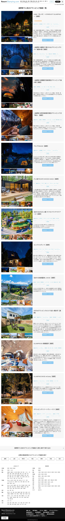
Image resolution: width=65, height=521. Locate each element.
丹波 (15, 493)
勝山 (17, 495)
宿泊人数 (52, 26)
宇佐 (8, 504)
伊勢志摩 (18, 486)
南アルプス (12, 481)
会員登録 (57, 1)
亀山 (15, 486)
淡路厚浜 (12, 493)
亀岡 (21, 492)
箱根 (10, 476)
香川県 (45, 484)
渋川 (16, 478)
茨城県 (42, 472)
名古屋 (24, 488)
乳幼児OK (55, 56)
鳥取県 (42, 482)
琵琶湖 (19, 492)
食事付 (46, 56)
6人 (38, 253)
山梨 (14, 458)
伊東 (29, 485)
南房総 (18, 472)
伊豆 (20, 485)
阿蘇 (10, 504)
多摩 (26, 476)
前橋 (21, 478)
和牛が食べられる (59, 119)
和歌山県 (52, 480)
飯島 (8, 483)
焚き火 (51, 86)
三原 (20, 497)
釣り (51, 152)
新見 (20, 495)
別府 (24, 502)
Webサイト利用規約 (40, 514)
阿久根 (18, 504)
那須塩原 (22, 475)
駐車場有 (41, 28)
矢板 (27, 475)
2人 (51, 24)
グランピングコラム (53, 510)
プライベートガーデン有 (38, 26)
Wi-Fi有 (56, 26)
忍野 (17, 480)
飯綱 (41, 352)
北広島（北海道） (13, 468)
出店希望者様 (37, 512)
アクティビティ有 (37, 58)
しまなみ (12, 495)
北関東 (42, 58)
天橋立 (26, 492)
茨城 (51, 458)
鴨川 (23, 472)
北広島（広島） (26, 497)
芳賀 (25, 475)
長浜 (13, 492)
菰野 (10, 486)
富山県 (42, 478)
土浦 (8, 475)
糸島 (8, 502)
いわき (11, 470)
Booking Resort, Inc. (10, 513)
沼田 (14, 478)
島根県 (45, 482)
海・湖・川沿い (36, 28)
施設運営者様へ (29, 512)
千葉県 (39, 472)
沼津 (17, 485)
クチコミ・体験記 (43, 510)
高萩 (10, 475)
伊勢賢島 (22, 486)
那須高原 (18, 475)
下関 (8, 498)
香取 (16, 473)
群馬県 (59, 472)
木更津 (13, 473)
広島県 (49, 482)
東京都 (52, 472)
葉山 (13, 476)
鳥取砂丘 (22, 495)
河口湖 (15, 480)
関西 (2, 492)
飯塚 (16, 502)
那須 (15, 475)
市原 (10, 473)
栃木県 (45, 472)
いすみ (26, 472)
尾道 (17, 497)
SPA (43, 56)
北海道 (3, 468)
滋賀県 (39, 480)
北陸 (2, 490)
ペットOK (53, 28)
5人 (56, 28)
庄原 (22, 497)
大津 (11, 492)
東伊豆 (26, 485)
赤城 (19, 478)
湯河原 (23, 476)
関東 (2, 472)
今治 (10, 500)
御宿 (8, 473)
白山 (8, 490)
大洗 (23, 473)
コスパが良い (59, 253)
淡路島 (8, 493)
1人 (34, 183)
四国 (2, 500)
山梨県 (39, 474)
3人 (49, 26)
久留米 (13, 502)
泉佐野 (26, 493)
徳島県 (49, 484)
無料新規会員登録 (50, 514)
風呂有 (42, 185)
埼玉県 (56, 472)
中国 (2, 495)
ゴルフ (44, 350)
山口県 (52, 482)
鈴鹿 (13, 486)
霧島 (15, 504)
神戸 (29, 492)
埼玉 (32, 458)
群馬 (42, 458)
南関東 (8, 472)
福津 (10, 502)
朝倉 (21, 502)
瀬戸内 (8, 492)
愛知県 (49, 476)
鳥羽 (25, 486)
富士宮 (11, 485)
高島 (16, 492)
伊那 (39, 91)
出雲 (28, 495)
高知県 (39, 484)
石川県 (39, 478)
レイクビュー (49, 150)
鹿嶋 (18, 473)
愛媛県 (42, 484)
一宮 (29, 472)
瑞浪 (16, 488)
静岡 (5, 458)
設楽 (21, 488)
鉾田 (20, 473)
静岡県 (39, 476)
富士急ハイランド (22, 480)
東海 (2, 485)
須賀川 (8, 470)
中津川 (11, 488)
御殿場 (15, 485)
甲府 (26, 480)
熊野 (8, 488)
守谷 (27, 473)
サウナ (44, 24)
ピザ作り (48, 24)
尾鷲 (27, 486)
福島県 (39, 470)
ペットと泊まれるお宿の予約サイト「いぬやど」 (36, 515)
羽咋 (10, 490)
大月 (8, 500)
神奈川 (23, 458)
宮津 (24, 492)
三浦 (20, 476)
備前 (15, 495)
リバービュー (45, 26)
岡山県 (39, 482)
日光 (13, 475)
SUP (44, 152)
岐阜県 (45, 476)
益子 (8, 476)
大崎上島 (14, 497)
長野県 (45, 58)
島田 (8, 486)
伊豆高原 (22, 485)
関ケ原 (19, 488)
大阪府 (49, 480)
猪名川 (18, 493)
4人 (44, 28)
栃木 (60, 458)
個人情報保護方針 (29, 514)
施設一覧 (28, 510)
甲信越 (3, 480)
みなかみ (11, 478)
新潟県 (45, 474)
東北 (2, 470)
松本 (58, 220)
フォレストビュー (56, 24)
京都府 (42, 480)
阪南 (23, 493)
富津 (21, 472)
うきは (19, 502)
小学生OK (60, 56)
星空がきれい (36, 24)
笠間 (25, 473)
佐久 (55, 253)
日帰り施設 (34, 510)
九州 (2, 502)
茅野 (45, 183)
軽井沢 (42, 321)
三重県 (42, 476)
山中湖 (11, 480)
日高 (8, 478)
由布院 (26, 502)
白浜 (29, 493)
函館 (8, 468)
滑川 (13, 490)
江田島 (11, 497)
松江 (8, 497)
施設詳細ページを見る (47, 40)
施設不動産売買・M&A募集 (48, 512)
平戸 (23, 504)
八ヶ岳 (8, 481)
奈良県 (56, 480)
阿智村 (11, 483)
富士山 (8, 480)
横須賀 (18, 476)
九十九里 (15, 472)
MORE (48, 27)
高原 (39, 352)
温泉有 (35, 53)
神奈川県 (49, 472)
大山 (26, 495)
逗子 (15, 476)
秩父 (28, 476)
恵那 (13, 488)
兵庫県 (45, 480)
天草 (13, 504)
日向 (25, 504)
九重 (29, 502)
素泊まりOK (50, 56)
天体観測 (40, 24)
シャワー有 (48, 28)
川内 (20, 504)
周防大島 (11, 498)
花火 (54, 86)
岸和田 (21, 493)
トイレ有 (59, 28)
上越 (13, 483)
